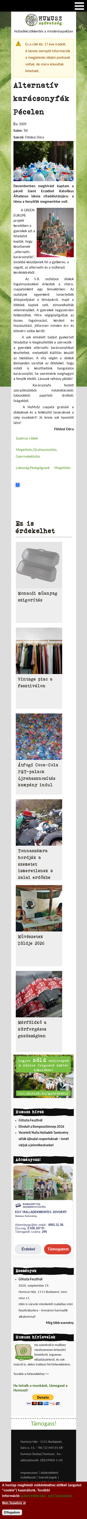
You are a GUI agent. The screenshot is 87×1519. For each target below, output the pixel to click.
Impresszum (29, 1473)
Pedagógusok (40, 468)
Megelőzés (24, 450)
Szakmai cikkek (27, 438)
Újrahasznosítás (44, 450)
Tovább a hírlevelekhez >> (31, 1374)
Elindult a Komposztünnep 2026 (41, 1127)
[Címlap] (44, 25)
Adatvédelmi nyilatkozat (47, 1496)
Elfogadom (12, 1512)
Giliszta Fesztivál (30, 1120)
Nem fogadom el (14, 1503)
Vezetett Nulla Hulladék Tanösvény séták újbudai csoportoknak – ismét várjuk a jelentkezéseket (44, 1139)
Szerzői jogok (48, 1477)
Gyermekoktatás (28, 457)
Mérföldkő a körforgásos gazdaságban (32, 1029)
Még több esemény (60, 1323)
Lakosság (22, 468)
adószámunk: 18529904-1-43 (41, 1460)
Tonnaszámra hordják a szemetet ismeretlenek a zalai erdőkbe (35, 864)
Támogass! (43, 1424)
